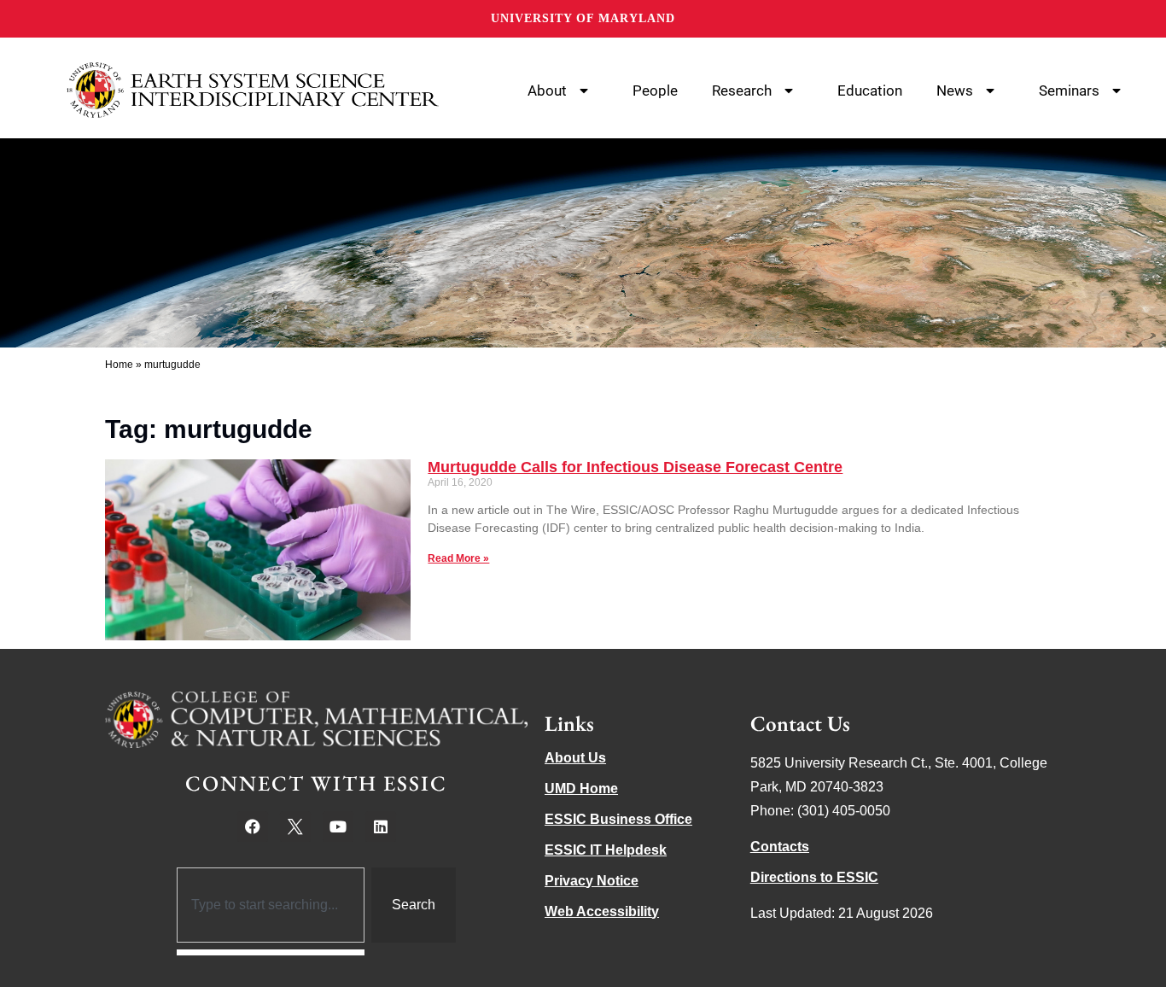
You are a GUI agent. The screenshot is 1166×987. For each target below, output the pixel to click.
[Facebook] (252, 826)
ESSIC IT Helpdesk (606, 850)
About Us (575, 757)
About (547, 90)
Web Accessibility (602, 911)
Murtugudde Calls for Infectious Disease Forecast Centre (635, 467)
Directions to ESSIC (814, 877)
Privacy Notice (591, 880)
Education (869, 90)
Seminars (1069, 90)
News (954, 90)
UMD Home (581, 788)
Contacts (779, 846)
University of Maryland (583, 18)
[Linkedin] (380, 826)
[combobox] (271, 905)
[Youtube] (338, 826)
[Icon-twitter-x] (295, 826)
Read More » (458, 558)
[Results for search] (271, 952)
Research (742, 90)
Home (119, 365)
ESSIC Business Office (618, 819)
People (655, 90)
